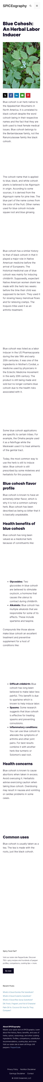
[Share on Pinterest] (28, 95)
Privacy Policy (12, 1069)
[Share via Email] (22, 95)
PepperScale (15, 1047)
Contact (30, 1073)
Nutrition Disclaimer (28, 1069)
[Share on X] (5, 95)
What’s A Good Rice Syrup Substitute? (18, 1000)
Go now (8, 971)
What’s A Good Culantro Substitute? (17, 996)
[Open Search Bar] (30, 5)
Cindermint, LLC (24, 1078)
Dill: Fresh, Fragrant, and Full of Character (19, 1003)
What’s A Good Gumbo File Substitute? (18, 992)
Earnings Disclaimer (17, 1073)
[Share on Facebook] (11, 95)
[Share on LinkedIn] (16, 95)
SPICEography (15, 6)
